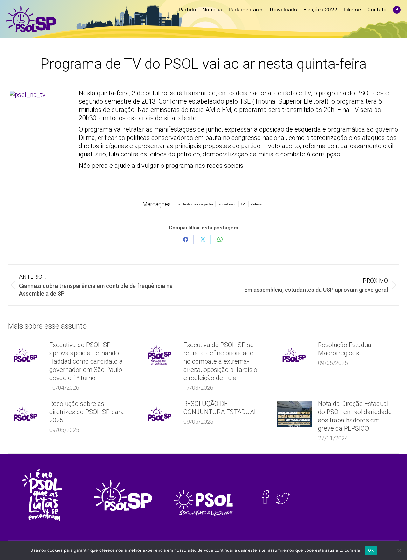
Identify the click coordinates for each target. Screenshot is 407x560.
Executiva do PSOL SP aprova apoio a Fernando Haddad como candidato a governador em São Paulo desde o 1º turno (86, 361)
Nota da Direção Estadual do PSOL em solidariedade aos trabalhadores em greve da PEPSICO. (355, 416)
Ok (371, 550)
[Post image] (25, 355)
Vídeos (256, 204)
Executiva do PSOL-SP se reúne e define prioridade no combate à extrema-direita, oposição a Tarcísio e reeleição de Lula (220, 361)
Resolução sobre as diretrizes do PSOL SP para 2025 (86, 412)
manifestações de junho (194, 204)
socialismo (227, 204)
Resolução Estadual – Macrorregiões (348, 349)
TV (243, 204)
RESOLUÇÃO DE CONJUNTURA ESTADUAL (220, 408)
